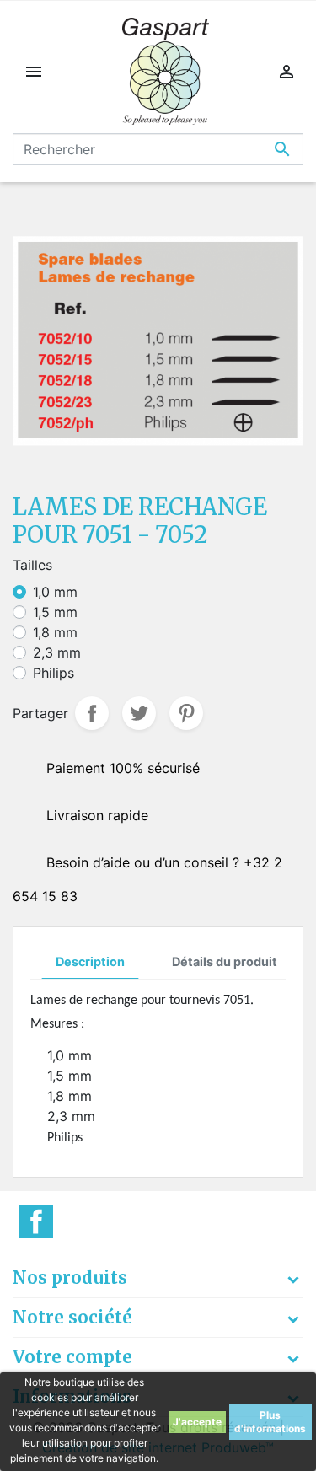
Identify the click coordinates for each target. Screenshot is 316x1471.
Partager (92, 713)
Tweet (139, 713)
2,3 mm (57, 652)
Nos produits (70, 1277)
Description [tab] (90, 961)
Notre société (72, 1317)
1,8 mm (55, 632)
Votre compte (72, 1356)
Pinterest (186, 713)
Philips (53, 672)
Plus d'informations (270, 1422)
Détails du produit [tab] (224, 961)
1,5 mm (55, 612)
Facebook (36, 1221)
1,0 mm (55, 591)
